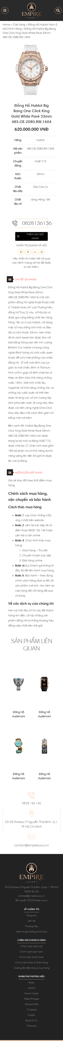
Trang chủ (31, 916)
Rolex (31, 983)
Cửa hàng (19, 24)
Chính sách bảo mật (31, 946)
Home (6, 24)
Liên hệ (31, 921)
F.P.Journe (31, 1026)
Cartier (31, 1015)
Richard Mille (31, 1004)
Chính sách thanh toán (31, 957)
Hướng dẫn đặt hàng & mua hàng (31, 968)
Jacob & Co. (31, 1021)
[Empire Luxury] (31, 10)
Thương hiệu (31, 926)
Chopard (31, 1010)
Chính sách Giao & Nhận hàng (31, 963)
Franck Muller (31, 994)
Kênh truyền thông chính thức (31, 932)
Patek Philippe (31, 999)
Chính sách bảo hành (31, 952)
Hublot (31, 988)
